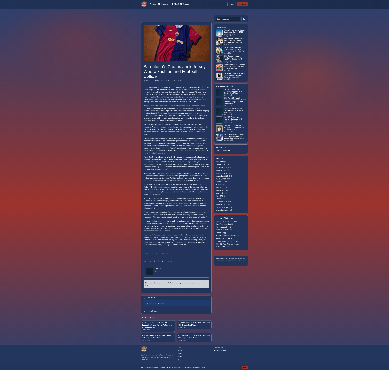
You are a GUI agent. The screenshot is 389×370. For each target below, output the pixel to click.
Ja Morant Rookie (223, 247)
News (179, 360)
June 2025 (220, 190)
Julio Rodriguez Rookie (225, 224)
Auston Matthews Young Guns (227, 235)
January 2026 (221, 170)
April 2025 (220, 196)
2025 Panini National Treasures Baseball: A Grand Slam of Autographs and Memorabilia (157, 325)
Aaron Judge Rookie (224, 227)
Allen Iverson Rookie (224, 238)
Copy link (169, 261)
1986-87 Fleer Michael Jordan (227, 244)
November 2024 (222, 210)
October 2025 (221, 179)
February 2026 (222, 167)
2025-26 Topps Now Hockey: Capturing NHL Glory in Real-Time (194, 324)
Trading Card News (223, 151)
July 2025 (220, 187)
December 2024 (222, 207)
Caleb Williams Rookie (224, 230)
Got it (245, 367)
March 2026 (221, 165)
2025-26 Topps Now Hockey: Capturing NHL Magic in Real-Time (158, 336)
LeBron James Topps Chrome (227, 241)
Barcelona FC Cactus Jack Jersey (157, 254)
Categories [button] (164, 4)
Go (244, 19)
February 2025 (222, 202)
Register (243, 4)
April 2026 (220, 162)
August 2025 (221, 185)
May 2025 (220, 193)
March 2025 (220, 199)
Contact (185, 4)
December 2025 (222, 173)
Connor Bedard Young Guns (227, 221)
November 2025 (222, 176)
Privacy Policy (200, 367)
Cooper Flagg (221, 233)
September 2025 (222, 182)
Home (154, 4)
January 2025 (221, 204)
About (176, 4)
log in (152, 303)
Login (232, 4)
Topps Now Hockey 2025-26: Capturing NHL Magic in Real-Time (194, 336)
